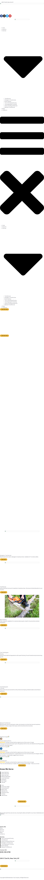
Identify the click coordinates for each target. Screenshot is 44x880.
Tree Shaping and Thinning (11, 104)
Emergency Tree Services (10, 100)
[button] (22, 168)
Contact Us (4, 110)
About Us (4, 29)
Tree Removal (8, 98)
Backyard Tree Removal (10, 107)
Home (3, 28)
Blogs (3, 108)
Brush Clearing (8, 101)
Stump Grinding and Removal (11, 105)
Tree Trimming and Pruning (10, 103)
